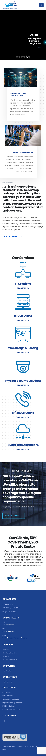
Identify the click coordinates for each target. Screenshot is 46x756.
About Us (5, 650)
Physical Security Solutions (12, 703)
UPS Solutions (7, 696)
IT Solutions (6, 692)
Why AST (5, 656)
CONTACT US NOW (12, 516)
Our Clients (6, 671)
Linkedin (4, 721)
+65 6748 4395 (8, 631)
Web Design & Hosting (10, 699)
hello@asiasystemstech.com (14, 638)
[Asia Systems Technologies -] (10, 5)
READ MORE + (23, 288)
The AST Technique (9, 660)
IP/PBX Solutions (8, 706)
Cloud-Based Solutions (11, 709)
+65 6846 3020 (8, 625)
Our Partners (7, 682)
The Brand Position (9, 653)
